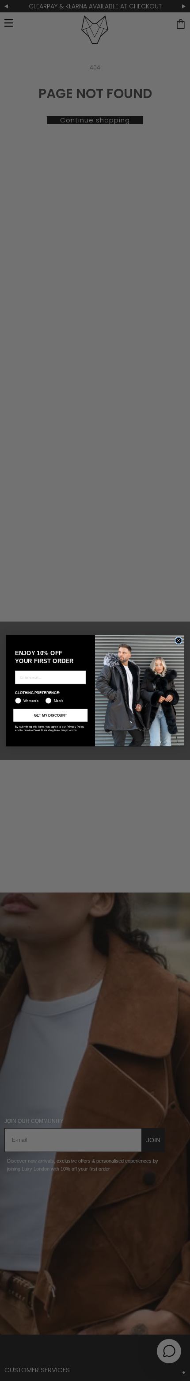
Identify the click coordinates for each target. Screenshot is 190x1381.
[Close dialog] (178, 640)
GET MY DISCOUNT (50, 715)
